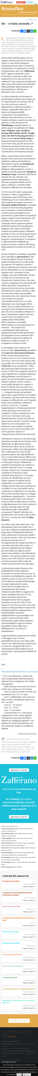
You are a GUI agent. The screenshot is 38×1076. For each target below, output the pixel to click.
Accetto (19, 1074)
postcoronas (15, 742)
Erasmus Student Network (16, 744)
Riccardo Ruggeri (6, 862)
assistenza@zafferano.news (8, 1062)
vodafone (8, 749)
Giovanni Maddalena (7, 852)
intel (28, 752)
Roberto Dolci (5, 848)
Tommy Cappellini (6, 838)
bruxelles (26, 739)
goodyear (21, 749)
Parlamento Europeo (13, 739)
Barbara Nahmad (6, 857)
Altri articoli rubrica (19, 1020)
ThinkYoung (5, 742)
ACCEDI (29, 2)
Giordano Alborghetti (7, 828)
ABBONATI (21, 2)
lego (15, 749)
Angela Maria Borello (7, 833)
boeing (28, 749)
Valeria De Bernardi (6, 843)
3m (33, 749)
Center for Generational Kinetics (19, 747)
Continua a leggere (28, 886)
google (22, 752)
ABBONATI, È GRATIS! (19, 770)
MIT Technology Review (10, 752)
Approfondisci (26, 1074)
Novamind (12, 1036)
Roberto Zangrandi (29, 12)
